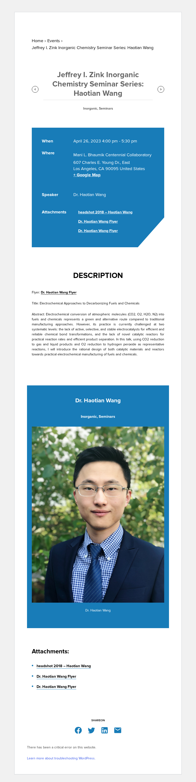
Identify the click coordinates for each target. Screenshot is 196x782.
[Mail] (118, 730)
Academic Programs (134, 19)
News (40, 19)
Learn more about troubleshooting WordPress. (61, 758)
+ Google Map (87, 174)
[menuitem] (25, 19)
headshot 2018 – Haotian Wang (105, 212)
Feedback (157, 5)
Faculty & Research (97, 19)
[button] (176, 6)
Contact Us (110, 5)
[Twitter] (91, 730)
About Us (25, 19)
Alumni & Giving (166, 19)
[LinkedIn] (104, 730)
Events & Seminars (62, 19)
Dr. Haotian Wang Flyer (98, 221)
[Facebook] (78, 730)
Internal (134, 5)
